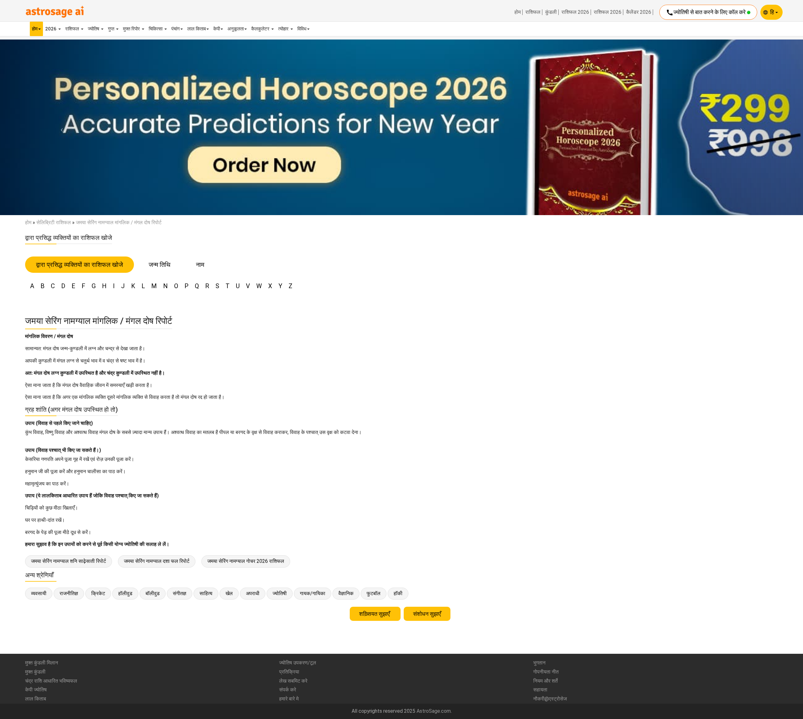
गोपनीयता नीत (546, 672)
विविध (301, 29)
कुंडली (551, 12)
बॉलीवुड (153, 593)
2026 (51, 29)
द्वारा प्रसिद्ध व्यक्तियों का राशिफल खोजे (79, 264)
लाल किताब (196, 29)
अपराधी (252, 593)
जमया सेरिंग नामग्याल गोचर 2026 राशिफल (245, 561)
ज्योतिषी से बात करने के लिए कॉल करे (706, 12)
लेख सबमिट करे (293, 681)
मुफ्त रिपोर (132, 29)
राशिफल (532, 12)
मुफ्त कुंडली (35, 672)
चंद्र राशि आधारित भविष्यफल (51, 681)
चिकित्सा (156, 29)
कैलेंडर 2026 (638, 12)
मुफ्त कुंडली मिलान (41, 663)
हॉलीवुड (125, 593)
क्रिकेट (98, 593)
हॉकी (398, 593)
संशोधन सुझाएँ (427, 614)
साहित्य (205, 593)
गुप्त (111, 29)
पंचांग (175, 29)
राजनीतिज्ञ (69, 593)
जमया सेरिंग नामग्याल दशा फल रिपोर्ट (156, 561)
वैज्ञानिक (346, 593)
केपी (216, 29)
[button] (60, 127)
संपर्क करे (287, 690)
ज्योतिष (94, 29)
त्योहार (284, 29)
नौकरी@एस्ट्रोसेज (550, 699)
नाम (200, 264)
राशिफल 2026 (575, 12)
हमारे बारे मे (289, 699)
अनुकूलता (235, 29)
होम (517, 12)
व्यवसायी (38, 593)
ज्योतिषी (280, 593)
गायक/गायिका (312, 593)
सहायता (540, 690)
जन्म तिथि (159, 264)
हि (772, 12)
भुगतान (539, 663)
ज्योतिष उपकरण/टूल (297, 663)
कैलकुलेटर (261, 29)
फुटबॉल (373, 593)
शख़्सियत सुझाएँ (375, 614)
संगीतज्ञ (179, 593)
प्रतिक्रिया (289, 672)
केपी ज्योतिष (36, 690)
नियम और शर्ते (545, 681)
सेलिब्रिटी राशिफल (53, 222)
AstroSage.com (434, 711)
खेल (229, 593)
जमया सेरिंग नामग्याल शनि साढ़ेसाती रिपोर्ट (68, 561)
